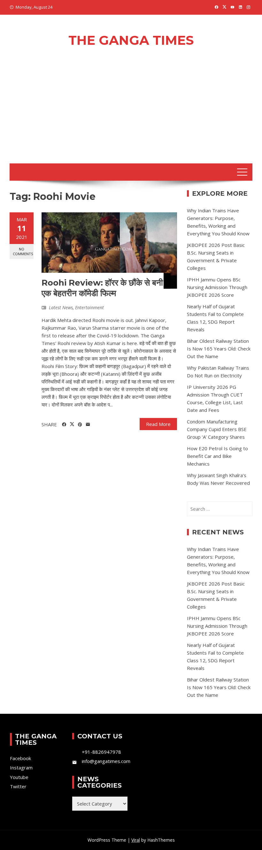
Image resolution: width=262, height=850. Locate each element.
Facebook (20, 758)
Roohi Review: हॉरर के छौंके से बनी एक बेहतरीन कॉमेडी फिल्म (102, 288)
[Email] (88, 424)
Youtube (19, 777)
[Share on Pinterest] (80, 424)
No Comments (23, 251)
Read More (158, 424)
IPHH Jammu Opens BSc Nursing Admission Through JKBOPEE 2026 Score (217, 287)
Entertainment (89, 307)
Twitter (18, 786)
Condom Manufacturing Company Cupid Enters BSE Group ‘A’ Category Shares (217, 429)
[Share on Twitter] (72, 424)
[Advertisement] (131, 115)
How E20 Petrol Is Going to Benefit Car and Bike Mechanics (217, 456)
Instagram (21, 767)
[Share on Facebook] (64, 424)
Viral (135, 840)
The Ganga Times (131, 40)
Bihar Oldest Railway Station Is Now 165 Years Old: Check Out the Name (218, 348)
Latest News (61, 307)
